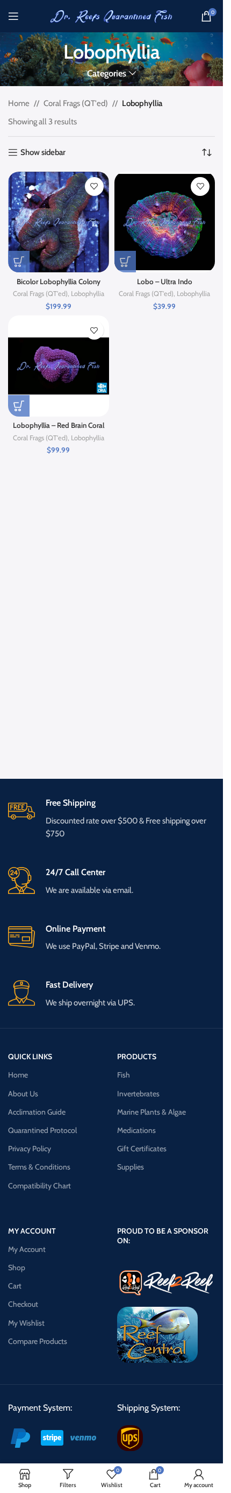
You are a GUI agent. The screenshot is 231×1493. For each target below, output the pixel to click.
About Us (23, 1093)
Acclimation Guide (37, 1112)
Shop (16, 1267)
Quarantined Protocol (42, 1130)
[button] (19, 261)
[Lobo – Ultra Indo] (164, 222)
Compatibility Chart (39, 1186)
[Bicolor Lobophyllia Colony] (58, 222)
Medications (136, 1130)
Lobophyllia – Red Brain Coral (58, 425)
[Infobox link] (111, 819)
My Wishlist (26, 1323)
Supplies (130, 1167)
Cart (14, 1286)
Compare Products (37, 1341)
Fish (123, 1075)
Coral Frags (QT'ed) (76, 103)
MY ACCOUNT (32, 1231)
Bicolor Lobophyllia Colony (58, 281)
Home (19, 103)
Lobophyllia (87, 294)
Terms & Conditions (39, 1167)
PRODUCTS (136, 1056)
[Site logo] (112, 15)
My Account (27, 1249)
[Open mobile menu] (13, 16)
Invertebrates (138, 1093)
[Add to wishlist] (94, 186)
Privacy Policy (29, 1148)
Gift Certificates (142, 1148)
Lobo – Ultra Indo (164, 281)
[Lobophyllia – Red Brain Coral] (58, 366)
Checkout (23, 1304)
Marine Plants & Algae (151, 1112)
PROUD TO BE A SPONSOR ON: (162, 1235)
